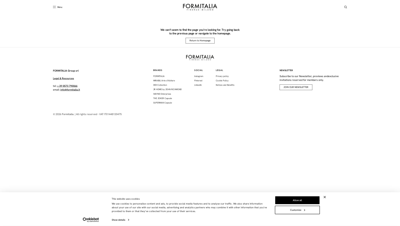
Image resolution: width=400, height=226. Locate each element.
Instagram (198, 76)
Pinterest (198, 80)
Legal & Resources (63, 78)
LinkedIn (198, 84)
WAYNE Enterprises (162, 93)
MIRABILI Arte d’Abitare (164, 80)
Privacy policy (222, 76)
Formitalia (68, 114)
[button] (345, 7)
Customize (295, 209)
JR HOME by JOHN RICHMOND (167, 89)
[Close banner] (325, 197)
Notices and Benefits (225, 84)
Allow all (297, 200)
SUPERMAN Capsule (162, 102)
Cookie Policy (222, 80)
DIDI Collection (160, 84)
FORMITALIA (159, 76)
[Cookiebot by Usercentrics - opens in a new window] (91, 220)
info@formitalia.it (70, 89)
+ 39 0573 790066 (67, 86)
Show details (118, 219)
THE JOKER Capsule (162, 98)
